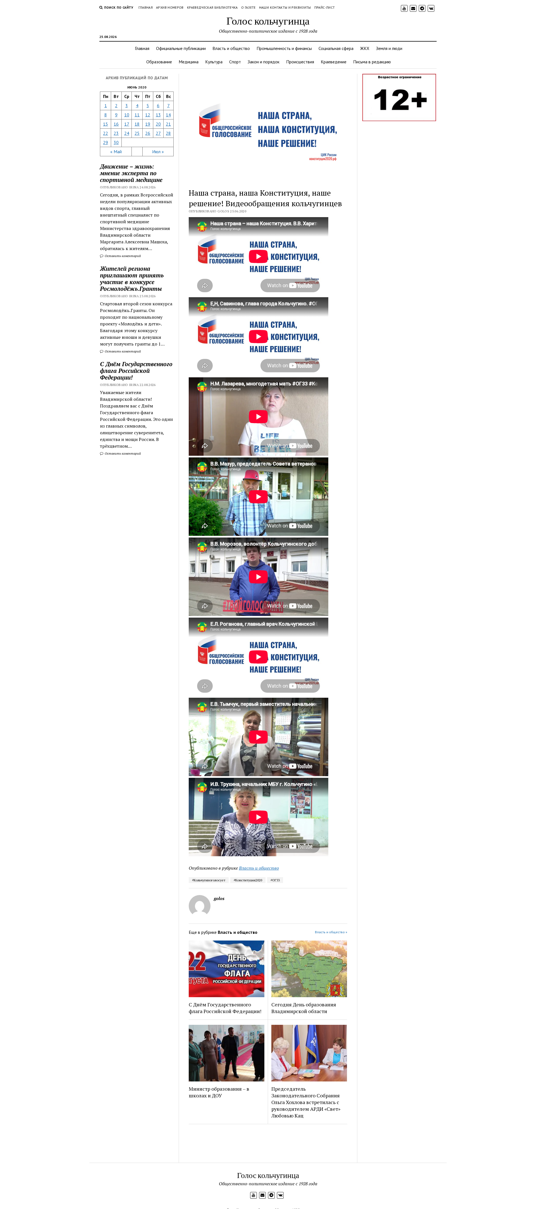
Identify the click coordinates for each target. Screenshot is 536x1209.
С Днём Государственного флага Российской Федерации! (136, 371)
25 (137, 133)
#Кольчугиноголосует (208, 880)
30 (116, 142)
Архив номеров (170, 7)
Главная (145, 7)
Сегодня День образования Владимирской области (303, 1007)
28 (168, 133)
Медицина (188, 61)
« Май (116, 151)
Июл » (158, 151)
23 (116, 133)
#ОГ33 (275, 880)
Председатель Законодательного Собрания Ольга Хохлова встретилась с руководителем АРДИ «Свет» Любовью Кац (305, 1102)
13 (158, 114)
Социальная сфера (336, 48)
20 (158, 124)
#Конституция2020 (248, 880)
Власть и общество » (331, 932)
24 (126, 133)
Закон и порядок (263, 61)
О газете (248, 7)
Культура (213, 61)
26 (147, 133)
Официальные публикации (181, 48)
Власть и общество (231, 48)
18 (137, 124)
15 (105, 124)
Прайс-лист (324, 7)
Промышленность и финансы (284, 48)
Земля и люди (389, 48)
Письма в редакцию (372, 61)
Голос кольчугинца (268, 20)
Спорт (235, 61)
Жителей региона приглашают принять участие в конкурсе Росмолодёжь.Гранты (132, 278)
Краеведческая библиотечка (212, 7)
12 (147, 114)
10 (126, 114)
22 (105, 133)
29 (105, 142)
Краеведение (333, 61)
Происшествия (300, 61)
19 (147, 124)
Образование (159, 61)
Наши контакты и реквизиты (285, 7)
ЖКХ (364, 48)
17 (126, 124)
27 (158, 133)
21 (168, 124)
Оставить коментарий (122, 256)
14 (168, 114)
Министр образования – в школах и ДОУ (219, 1092)
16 (116, 124)
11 (137, 114)
